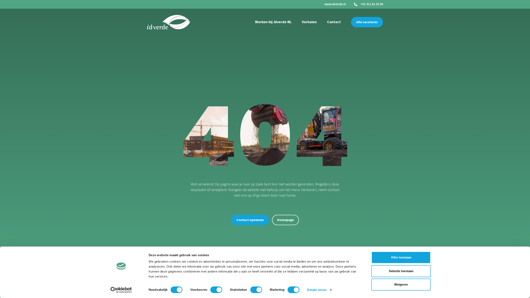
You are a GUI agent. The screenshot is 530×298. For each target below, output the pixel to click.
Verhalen (309, 22)
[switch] (216, 289)
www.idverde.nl (335, 4)
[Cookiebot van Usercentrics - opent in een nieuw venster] (121, 290)
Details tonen (316, 290)
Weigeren (401, 284)
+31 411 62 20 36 (371, 4)
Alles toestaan (401, 257)
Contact (334, 22)
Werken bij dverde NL (273, 22)
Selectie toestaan (401, 271)
